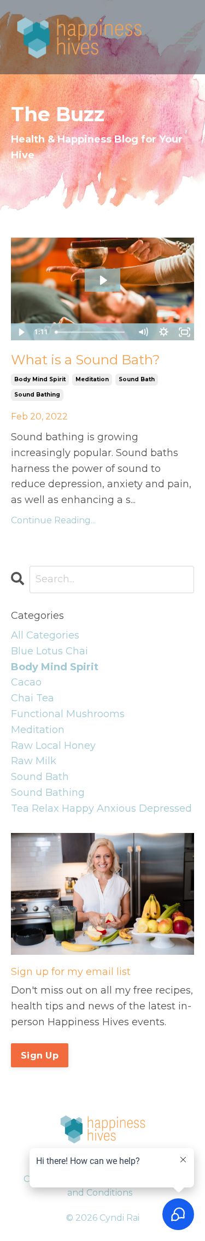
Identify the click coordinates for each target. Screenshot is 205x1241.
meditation (92, 379)
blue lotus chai (49, 651)
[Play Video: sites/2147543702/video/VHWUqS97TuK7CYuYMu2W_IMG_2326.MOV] (103, 280)
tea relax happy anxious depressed (101, 808)
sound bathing (37, 394)
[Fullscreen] (184, 332)
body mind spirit (40, 379)
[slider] (91, 332)
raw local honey (53, 746)
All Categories (45, 635)
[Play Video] (20, 332)
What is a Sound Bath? (85, 360)
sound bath (137, 379)
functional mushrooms (68, 714)
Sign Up (39, 1055)
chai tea (32, 698)
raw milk (33, 761)
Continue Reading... (53, 520)
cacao (26, 682)
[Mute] (142, 332)
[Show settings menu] (163, 332)
